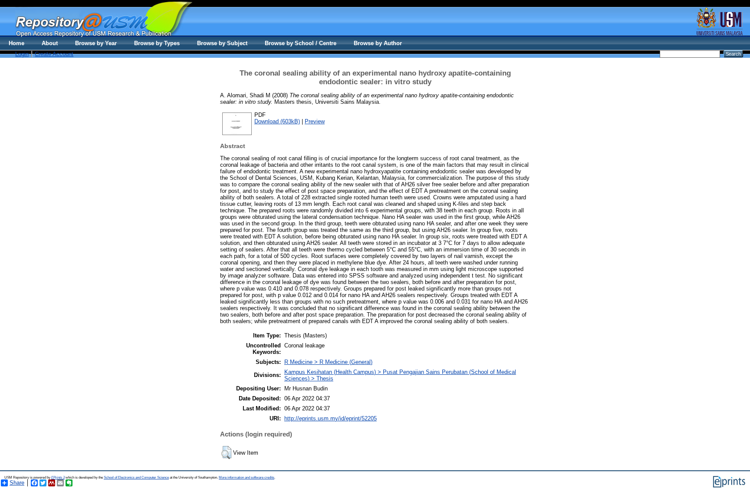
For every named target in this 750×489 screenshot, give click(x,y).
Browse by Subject (222, 43)
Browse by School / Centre (300, 43)
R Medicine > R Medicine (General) (328, 362)
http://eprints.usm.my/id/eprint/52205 (330, 418)
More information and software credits (246, 477)
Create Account (54, 54)
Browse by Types (157, 43)
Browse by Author (378, 43)
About (50, 43)
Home (16, 43)
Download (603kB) (277, 121)
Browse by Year (96, 43)
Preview (315, 121)
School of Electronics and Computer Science (136, 477)
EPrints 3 (58, 477)
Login (22, 54)
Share (17, 482)
